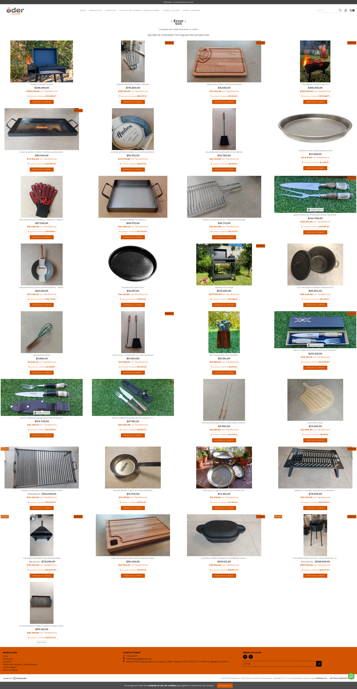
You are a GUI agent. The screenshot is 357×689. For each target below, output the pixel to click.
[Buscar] (340, 10)
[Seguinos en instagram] (245, 657)
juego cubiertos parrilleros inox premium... (315, 350)
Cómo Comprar (191, 10)
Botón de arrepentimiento (342, 678)
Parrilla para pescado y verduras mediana (224, 220)
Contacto (110, 10)
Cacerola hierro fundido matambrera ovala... (224, 558)
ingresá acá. (321, 678)
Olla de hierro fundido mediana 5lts (315, 287)
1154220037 (132, 656)
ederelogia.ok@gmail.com (139, 659)
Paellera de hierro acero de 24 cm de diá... (224, 490)
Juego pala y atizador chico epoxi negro (133, 355)
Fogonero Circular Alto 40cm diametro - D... (315, 558)
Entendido (224, 686)
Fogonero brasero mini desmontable (42, 558)
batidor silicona (41, 355)
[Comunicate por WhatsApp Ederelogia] (351, 676)
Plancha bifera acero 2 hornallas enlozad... (41, 152)
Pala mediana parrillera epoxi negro (224, 152)
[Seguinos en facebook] (251, 657)
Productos (95, 10)
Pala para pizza (315, 423)
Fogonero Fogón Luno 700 (315, 84)
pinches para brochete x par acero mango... (224, 423)
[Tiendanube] (15, 679)
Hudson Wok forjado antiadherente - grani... (41, 287)
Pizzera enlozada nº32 (133, 287)
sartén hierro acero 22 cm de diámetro (133, 490)
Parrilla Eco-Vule (224, 287)
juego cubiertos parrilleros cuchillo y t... (133, 418)
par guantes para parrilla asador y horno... (42, 220)
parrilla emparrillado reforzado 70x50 (41, 490)
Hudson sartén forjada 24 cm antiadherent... (133, 152)
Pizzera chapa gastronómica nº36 (315, 151)
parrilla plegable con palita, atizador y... (315, 490)
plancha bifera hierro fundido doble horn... (41, 626)
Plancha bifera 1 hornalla (133, 220)
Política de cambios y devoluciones (139, 10)
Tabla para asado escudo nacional (224, 84)
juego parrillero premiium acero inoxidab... (315, 215)
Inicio (83, 10)
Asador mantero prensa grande (133, 84)
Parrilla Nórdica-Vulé (42, 84)
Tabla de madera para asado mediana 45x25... (133, 558)
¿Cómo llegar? (171, 10)
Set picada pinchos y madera (224, 355)
